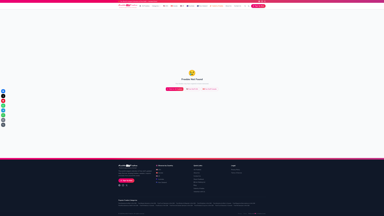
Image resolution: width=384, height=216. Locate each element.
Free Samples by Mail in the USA (127, 203)
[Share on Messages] (3, 115)
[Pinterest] (259, 1)
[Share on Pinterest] (3, 101)
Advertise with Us (199, 192)
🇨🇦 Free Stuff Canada (209, 89)
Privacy (240, 213)
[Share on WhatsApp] (3, 106)
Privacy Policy (235, 170)
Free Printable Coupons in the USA (204, 205)
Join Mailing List (200, 182)
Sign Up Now (259, 6)
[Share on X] (3, 96)
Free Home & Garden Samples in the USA (181, 205)
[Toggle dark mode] (248, 6)
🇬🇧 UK (182, 6)
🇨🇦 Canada (174, 6)
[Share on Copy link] (3, 125)
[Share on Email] (3, 120)
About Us (229, 6)
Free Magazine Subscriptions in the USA (244, 203)
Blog (195, 185)
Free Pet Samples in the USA (242, 205)
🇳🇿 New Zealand (202, 6)
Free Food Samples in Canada (223, 205)
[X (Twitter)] (265, 1)
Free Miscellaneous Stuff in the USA (128, 205)
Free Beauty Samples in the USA (147, 203)
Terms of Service (236, 173)
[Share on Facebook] (3, 91)
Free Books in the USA (162, 205)
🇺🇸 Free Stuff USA (192, 89)
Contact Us (237, 6)
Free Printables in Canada (147, 205)
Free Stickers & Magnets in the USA (186, 203)
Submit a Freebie (217, 6)
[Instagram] (262, 1)
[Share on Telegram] (3, 110)
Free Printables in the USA (204, 203)
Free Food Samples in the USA (166, 203)
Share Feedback (199, 179)
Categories (155, 6)
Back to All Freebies (175, 89)
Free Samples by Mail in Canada (222, 203)
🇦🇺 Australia (190, 6)
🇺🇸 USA (165, 6)
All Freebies (146, 6)
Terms (245, 213)
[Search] (245, 6)
